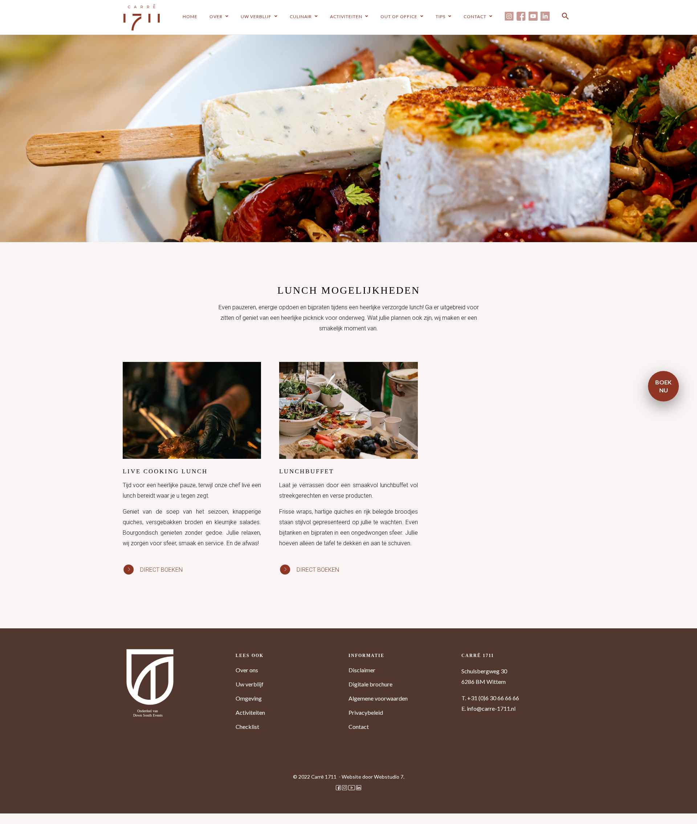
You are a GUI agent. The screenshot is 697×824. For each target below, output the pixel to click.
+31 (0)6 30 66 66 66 (493, 697)
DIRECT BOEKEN (161, 569)
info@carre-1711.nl (491, 708)
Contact (358, 726)
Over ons (247, 669)
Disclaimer (361, 669)
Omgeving (249, 698)
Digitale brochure (370, 684)
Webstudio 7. (389, 777)
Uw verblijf (250, 684)
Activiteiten (250, 712)
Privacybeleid (365, 712)
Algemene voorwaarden (378, 698)
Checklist (247, 726)
